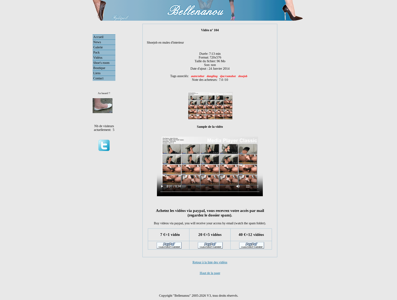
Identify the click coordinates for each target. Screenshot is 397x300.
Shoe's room (101, 63)
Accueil (98, 37)
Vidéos (97, 57)
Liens (96, 73)
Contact (98, 78)
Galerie (98, 47)
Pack (96, 52)
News (97, 42)
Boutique (99, 68)
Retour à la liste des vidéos (210, 262)
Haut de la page (210, 273)
